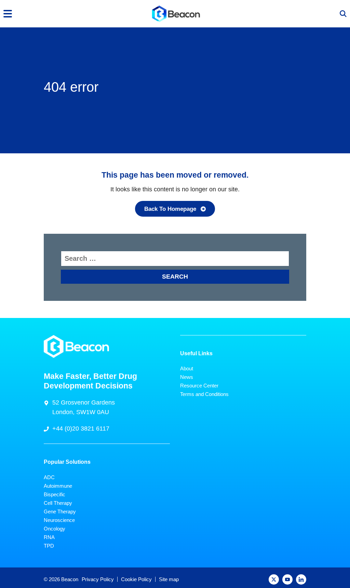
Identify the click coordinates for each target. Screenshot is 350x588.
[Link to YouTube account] (287, 579)
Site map (169, 579)
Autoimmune (58, 486)
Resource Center (199, 385)
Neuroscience (59, 520)
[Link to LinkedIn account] (301, 579)
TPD (49, 546)
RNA (49, 537)
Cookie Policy (136, 579)
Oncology (54, 529)
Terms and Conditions (204, 394)
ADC (49, 477)
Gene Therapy (60, 511)
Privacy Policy (98, 579)
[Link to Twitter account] (274, 579)
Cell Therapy (58, 503)
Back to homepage (170, 209)
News (186, 377)
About (186, 368)
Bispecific (54, 494)
